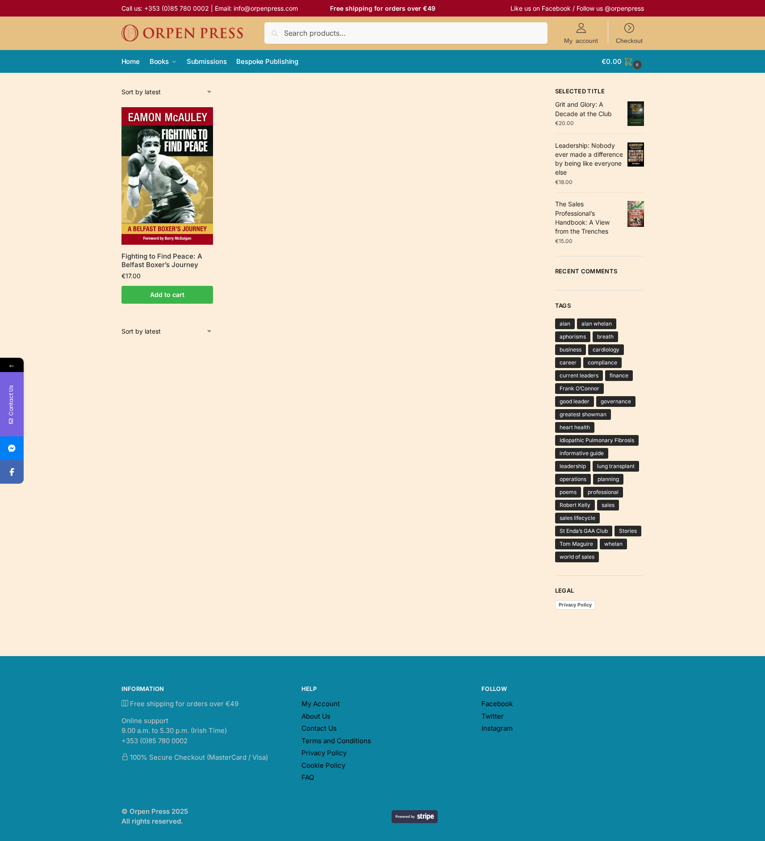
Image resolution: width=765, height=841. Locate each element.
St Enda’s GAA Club (584, 530)
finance (619, 375)
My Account (320, 703)
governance (616, 401)
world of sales (577, 556)
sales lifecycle (577, 518)
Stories (628, 530)
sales (608, 505)
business (570, 349)
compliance (602, 362)
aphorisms (573, 336)
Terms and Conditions (336, 740)
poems (568, 492)
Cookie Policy (323, 765)
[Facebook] (12, 472)
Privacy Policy (575, 605)
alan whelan (596, 323)
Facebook (556, 8)
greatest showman (583, 414)
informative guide (582, 453)
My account (581, 40)
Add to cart (167, 294)
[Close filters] (531, 92)
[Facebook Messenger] (12, 448)
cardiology (606, 349)
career (568, 362)
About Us (315, 716)
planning (608, 479)
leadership (573, 466)
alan (565, 323)
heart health (575, 427)
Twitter (492, 716)
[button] (623, 61)
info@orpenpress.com (266, 8)
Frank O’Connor (579, 388)
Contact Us (319, 728)
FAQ (307, 777)
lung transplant (616, 466)
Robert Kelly (575, 505)
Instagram (497, 728)
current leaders (579, 375)
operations (573, 479)
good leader (574, 401)
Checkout (629, 40)
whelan (613, 543)
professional (603, 492)
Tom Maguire (576, 543)
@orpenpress (624, 8)
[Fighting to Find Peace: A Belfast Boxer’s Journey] (167, 176)
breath (605, 336)
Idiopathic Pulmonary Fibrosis (597, 440)
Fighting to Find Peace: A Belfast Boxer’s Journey (161, 260)
